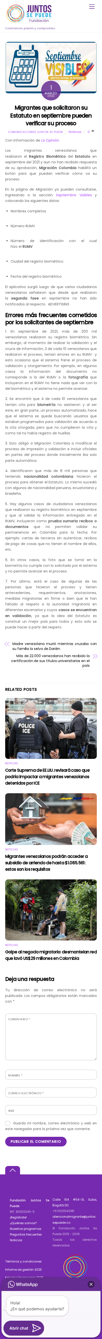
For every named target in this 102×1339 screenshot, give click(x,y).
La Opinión (49, 140)
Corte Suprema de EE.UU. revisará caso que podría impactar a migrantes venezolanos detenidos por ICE (47, 776)
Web (11, 1111)
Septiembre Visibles (74, 195)
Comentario (19, 1019)
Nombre (15, 1075)
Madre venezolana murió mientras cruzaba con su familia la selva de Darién (54, 646)
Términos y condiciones (23, 1261)
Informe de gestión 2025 (23, 1269)
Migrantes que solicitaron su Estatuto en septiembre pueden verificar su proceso (51, 115)
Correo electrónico (26, 1093)
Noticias (75, 132)
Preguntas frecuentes (26, 1234)
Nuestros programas (25, 1229)
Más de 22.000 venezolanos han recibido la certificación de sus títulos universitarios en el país (50, 661)
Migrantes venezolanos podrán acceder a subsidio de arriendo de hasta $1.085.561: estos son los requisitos (46, 862)
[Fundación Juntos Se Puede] (30, 22)
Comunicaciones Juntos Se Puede (35, 132)
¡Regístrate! (18, 1217)
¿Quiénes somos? (23, 1223)
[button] (91, 1284)
